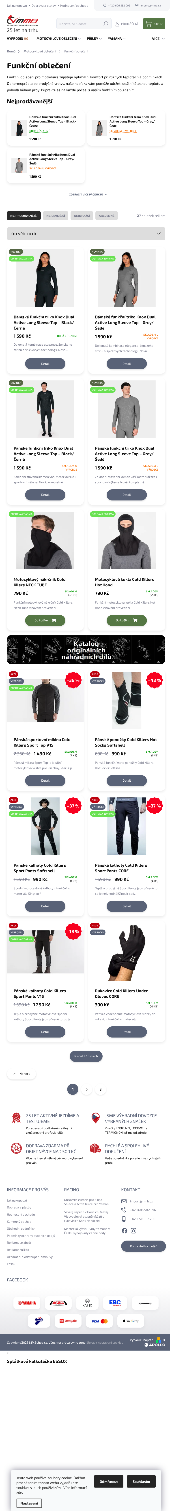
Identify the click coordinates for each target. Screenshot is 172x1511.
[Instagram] (133, 1230)
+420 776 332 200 (142, 1219)
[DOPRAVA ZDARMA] (45, 542)
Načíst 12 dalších (86, 1056)
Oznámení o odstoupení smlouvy (30, 1257)
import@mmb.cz (141, 1201)
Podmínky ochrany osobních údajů (31, 1235)
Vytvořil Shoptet (141, 1340)
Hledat (105, 23)
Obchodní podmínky (20, 1228)
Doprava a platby (44, 5)
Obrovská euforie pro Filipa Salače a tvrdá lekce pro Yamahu (87, 1202)
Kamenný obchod (19, 1221)
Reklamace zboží (19, 1242)
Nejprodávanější (23, 216)
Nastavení (29, 1503)
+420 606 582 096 (143, 1210)
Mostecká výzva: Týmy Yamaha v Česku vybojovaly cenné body (87, 1231)
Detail (45, 363)
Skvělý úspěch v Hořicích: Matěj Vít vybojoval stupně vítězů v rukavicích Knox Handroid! (86, 1216)
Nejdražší (82, 216)
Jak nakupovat (17, 5)
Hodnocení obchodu (74, 5)
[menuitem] (19, 38)
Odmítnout (109, 1481)
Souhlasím (141, 1481)
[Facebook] (124, 1230)
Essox (11, 1264)
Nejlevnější (55, 216)
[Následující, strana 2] (86, 1089)
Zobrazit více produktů (86, 194)
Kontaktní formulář (143, 1246)
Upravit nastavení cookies (105, 1342)
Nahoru (24, 1073)
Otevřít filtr (23, 234)
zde (19, 1492)
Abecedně (106, 216)
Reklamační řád (18, 1250)
